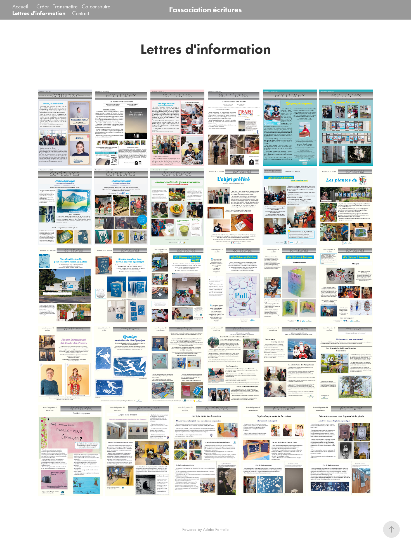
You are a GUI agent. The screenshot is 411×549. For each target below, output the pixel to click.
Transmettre (65, 6)
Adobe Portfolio (216, 529)
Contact (80, 13)
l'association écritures (205, 9)
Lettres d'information (38, 13)
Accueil (20, 6)
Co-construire (96, 6)
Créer (42, 6)
